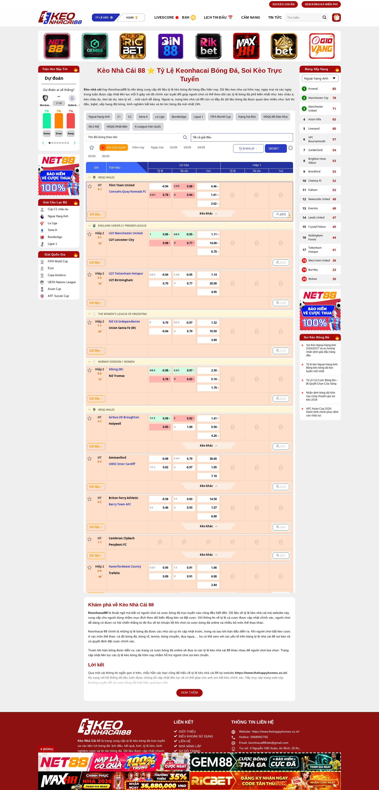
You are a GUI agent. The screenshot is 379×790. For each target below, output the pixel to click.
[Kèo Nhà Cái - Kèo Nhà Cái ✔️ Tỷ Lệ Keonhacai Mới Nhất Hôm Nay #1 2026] (60, 17)
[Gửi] (324, 17)
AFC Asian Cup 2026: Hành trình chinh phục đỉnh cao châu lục (322, 412)
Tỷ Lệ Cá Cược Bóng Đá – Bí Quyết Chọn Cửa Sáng (322, 382)
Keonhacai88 (98, 612)
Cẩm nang (250, 17)
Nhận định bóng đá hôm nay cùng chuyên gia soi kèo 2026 (320, 396)
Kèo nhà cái (93, 89)
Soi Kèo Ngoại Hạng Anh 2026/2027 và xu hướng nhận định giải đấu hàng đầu (321, 350)
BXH (185, 17)
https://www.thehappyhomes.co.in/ (275, 731)
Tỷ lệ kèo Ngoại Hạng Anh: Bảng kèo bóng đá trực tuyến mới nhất (322, 368)
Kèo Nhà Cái (87, 740)
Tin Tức (275, 17)
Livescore (164, 17)
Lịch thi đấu (215, 17)
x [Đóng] (46, 749)
